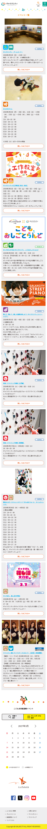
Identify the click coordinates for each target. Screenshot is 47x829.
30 (18, 757)
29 (12, 757)
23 (18, 752)
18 (29, 747)
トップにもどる (23, 787)
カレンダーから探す (36, 717)
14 (7, 747)
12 (34, 742)
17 (23, 747)
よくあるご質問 (11, 811)
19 (34, 747)
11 (29, 742)
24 (23, 752)
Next (35, 726)
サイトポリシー (33, 814)
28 (7, 757)
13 (40, 742)
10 (23, 742)
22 (12, 752)
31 (23, 757)
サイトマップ (33, 817)
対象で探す (14, 717)
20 (40, 747)
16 (18, 747)
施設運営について (12, 817)
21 (7, 752)
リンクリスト (10, 820)
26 (34, 752)
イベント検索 (38, 5)
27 (40, 752)
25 (29, 752)
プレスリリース (11, 814)
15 (12, 747)
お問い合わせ (33, 811)
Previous (11, 726)
